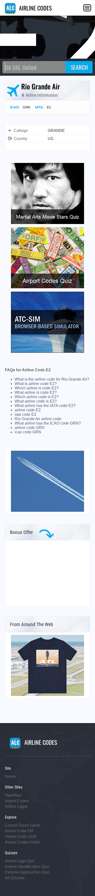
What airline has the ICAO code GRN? (48, 423)
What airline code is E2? (36, 401)
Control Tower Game (22, 825)
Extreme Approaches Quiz (27, 872)
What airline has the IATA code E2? (45, 406)
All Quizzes (15, 878)
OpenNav (13, 795)
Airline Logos (16, 806)
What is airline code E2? (36, 384)
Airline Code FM (19, 831)
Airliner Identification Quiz (27, 866)
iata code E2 (25, 414)
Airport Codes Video (22, 842)
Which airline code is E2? (37, 397)
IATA (39, 107)
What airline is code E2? (36, 392)
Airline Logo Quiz (20, 861)
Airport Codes (17, 801)
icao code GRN (28, 432)
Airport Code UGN (21, 836)
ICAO (14, 107)
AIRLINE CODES (35, 7)
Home (10, 776)
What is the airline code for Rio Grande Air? (52, 379)
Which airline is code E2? (37, 388)
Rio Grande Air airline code (38, 419)
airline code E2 (28, 410)
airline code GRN (30, 428)
